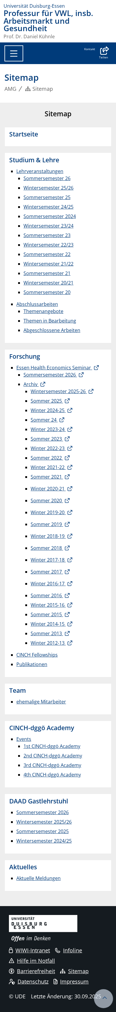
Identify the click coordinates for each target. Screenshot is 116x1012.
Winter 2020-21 (48, 488)
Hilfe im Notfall (36, 960)
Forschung (24, 356)
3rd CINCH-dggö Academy (52, 765)
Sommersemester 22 (46, 254)
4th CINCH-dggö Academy (52, 774)
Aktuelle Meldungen (38, 878)
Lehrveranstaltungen (39, 171)
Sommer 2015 (47, 614)
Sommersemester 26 (46, 178)
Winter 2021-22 (48, 467)
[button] (103, 53)
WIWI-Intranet (32, 950)
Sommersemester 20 (46, 292)
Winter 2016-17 (48, 583)
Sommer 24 (44, 420)
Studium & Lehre (34, 160)
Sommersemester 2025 (42, 831)
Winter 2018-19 (48, 536)
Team (17, 690)
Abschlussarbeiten (37, 304)
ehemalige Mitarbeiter (41, 701)
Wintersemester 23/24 (48, 226)
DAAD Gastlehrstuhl (38, 801)
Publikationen (31, 664)
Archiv (31, 384)
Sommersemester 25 (46, 197)
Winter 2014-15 (48, 624)
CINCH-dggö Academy (41, 728)
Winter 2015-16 (48, 605)
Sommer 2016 (47, 595)
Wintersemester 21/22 (48, 263)
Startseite (23, 134)
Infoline (72, 950)
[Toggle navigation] (13, 53)
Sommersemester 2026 (50, 374)
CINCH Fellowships (37, 655)
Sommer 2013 (47, 633)
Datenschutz (33, 981)
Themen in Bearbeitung (49, 320)
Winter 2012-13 (48, 643)
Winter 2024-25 (48, 410)
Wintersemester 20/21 (48, 282)
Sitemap (78, 971)
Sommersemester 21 (46, 273)
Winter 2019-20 (48, 512)
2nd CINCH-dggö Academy (52, 755)
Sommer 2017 (47, 571)
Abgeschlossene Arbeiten (51, 330)
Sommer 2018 (47, 548)
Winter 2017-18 (48, 560)
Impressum (74, 981)
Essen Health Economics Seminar (54, 367)
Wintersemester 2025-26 (59, 391)
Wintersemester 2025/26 (44, 822)
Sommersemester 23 (46, 235)
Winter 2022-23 (48, 448)
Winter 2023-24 (48, 429)
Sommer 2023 (47, 439)
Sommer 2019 (47, 524)
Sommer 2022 (47, 458)
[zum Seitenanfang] (103, 998)
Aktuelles (23, 867)
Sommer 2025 (47, 401)
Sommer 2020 (47, 500)
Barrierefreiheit (36, 971)
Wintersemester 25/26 (48, 188)
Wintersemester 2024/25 (44, 841)
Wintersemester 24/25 (48, 207)
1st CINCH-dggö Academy (51, 746)
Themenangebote (43, 311)
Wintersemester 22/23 (48, 245)
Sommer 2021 (47, 477)
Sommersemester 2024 (49, 216)
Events (23, 739)
